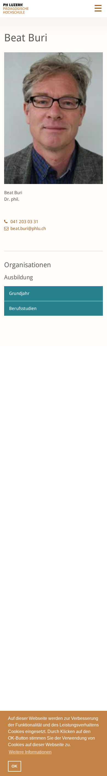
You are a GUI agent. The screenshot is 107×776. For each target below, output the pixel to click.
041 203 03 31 (24, 221)
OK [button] (14, 766)
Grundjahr (19, 293)
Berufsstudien (23, 308)
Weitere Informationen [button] (30, 752)
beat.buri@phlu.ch (28, 228)
